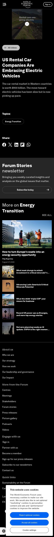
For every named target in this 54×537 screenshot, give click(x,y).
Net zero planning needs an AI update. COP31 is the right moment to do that (32, 329)
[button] (27, 24)
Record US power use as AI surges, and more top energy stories (32, 314)
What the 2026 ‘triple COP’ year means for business (31, 300)
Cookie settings (29, 530)
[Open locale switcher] (3, 531)
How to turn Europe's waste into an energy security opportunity (23, 253)
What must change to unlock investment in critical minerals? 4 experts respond (32, 272)
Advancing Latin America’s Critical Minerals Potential (32, 285)
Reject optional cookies (29, 515)
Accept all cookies (29, 522)
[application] (27, 24)
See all (47, 215)
